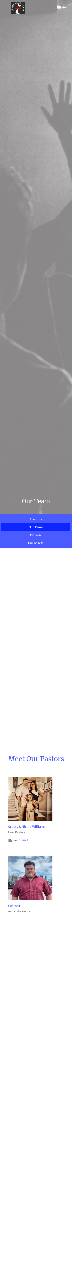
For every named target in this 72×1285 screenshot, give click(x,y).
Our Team (36, 527)
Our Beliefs (35, 543)
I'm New (35, 535)
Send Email (20, 840)
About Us (36, 519)
